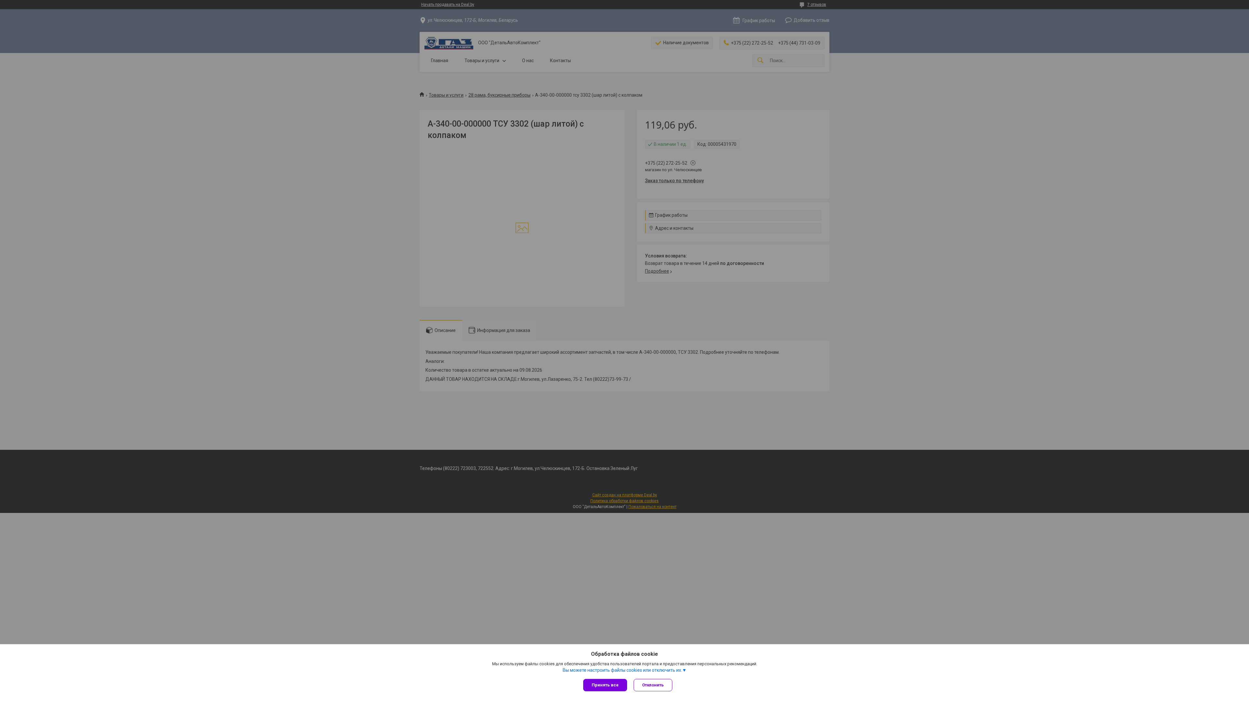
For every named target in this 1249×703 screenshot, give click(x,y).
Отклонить (653, 684)
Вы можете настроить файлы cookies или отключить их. (622, 670)
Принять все (605, 684)
